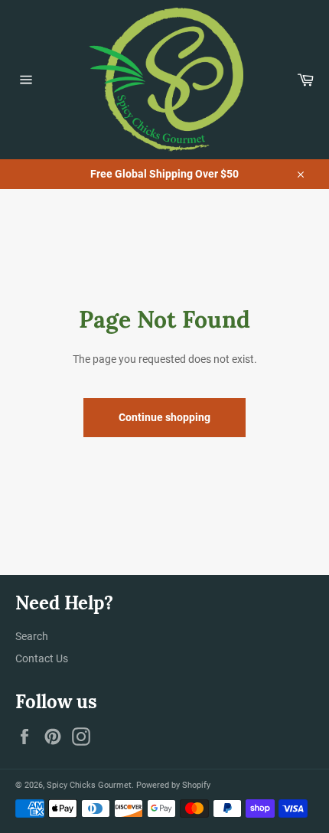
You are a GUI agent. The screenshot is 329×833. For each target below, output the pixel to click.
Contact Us (41, 658)
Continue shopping (164, 417)
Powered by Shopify (173, 785)
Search (31, 636)
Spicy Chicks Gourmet (89, 785)
